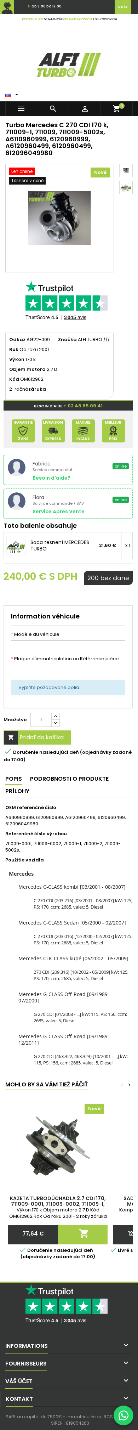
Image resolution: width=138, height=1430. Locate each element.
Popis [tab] (13, 779)
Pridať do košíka (36, 737)
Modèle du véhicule (35, 634)
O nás (123, 7)
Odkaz (17, 340)
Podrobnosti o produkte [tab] (69, 779)
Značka (67, 340)
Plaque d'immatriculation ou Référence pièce (65, 659)
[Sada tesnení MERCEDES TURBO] (16, 545)
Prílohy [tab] (17, 791)
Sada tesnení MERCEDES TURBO (59, 545)
